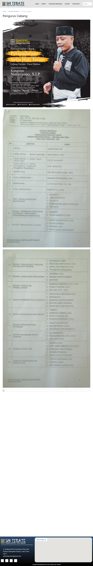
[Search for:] (87, 4)
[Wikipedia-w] (15, 560)
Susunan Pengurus (55, 4)
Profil (44, 4)
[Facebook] (2, 560)
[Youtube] (11, 560)
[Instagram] (6, 560)
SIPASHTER (75, 4)
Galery (67, 4)
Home (37, 4)
